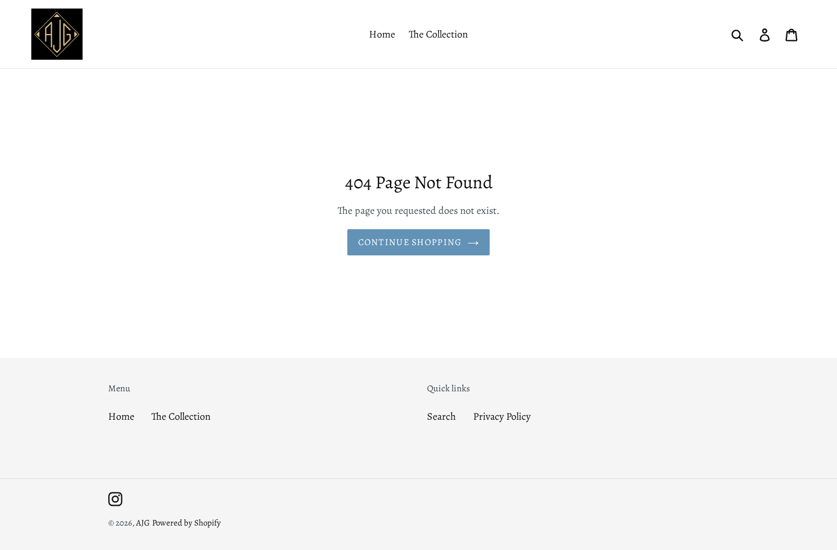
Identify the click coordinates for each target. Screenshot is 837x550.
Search (441, 416)
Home (121, 416)
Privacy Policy (502, 416)
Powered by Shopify (186, 522)
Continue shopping (410, 242)
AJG (143, 522)
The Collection (181, 416)
